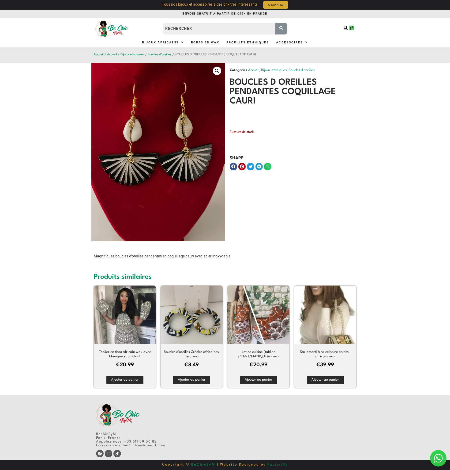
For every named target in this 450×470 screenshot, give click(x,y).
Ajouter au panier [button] (125, 380)
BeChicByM (203, 464)
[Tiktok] (117, 453)
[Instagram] (108, 453)
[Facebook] (100, 453)
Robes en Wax (205, 42)
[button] (163, 42)
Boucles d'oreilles (159, 54)
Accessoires (289, 42)
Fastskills (277, 464)
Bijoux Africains (160, 42)
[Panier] (351, 28)
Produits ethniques (247, 42)
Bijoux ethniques (132, 54)
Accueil (99, 54)
